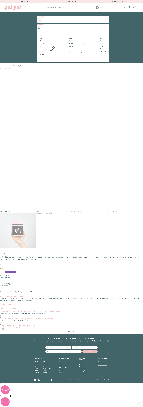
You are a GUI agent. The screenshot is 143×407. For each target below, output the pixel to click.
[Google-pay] (43, 380)
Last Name (75, 345)
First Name (48, 345)
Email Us (61, 365)
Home (1, 66)
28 (71, 331)
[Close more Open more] (38, 30)
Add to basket (11, 272)
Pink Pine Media (82, 379)
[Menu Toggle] (35, 14)
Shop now (38, 358)
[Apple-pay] (47, 380)
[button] (140, 70)
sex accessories (8, 66)
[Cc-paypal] (51, 380)
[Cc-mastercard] (39, 380)
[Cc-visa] (35, 380)
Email (46, 349)
